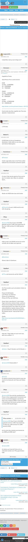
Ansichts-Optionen (23, 27)
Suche (21, 10)
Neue (6, 10)
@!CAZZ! (4, 376)
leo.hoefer (25, 492)
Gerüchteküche (23, 14)
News (16, 10)
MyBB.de (12, 540)
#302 (26, 70)
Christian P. (3, 499)
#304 (26, 137)
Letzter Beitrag (14, 484)
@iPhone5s (5, 207)
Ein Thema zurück (7, 459)
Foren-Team (13, 534)
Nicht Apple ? (16, 14)
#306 (26, 173)
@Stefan (4, 349)
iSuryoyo (5, 73)
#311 (26, 254)
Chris (26, 500)
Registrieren (14, 7)
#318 (26, 392)
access (2, 482)
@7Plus (4, 274)
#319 (26, 414)
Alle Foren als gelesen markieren (10, 529)
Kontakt (4, 534)
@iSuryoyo (5, 157)
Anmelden (5, 7)
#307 (26, 190)
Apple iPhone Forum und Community (6, 14)
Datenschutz (3, 522)
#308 (26, 204)
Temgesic (3, 490)
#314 (26, 330)
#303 (26, 123)
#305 (26, 154)
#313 (26, 284)
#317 (26, 373)
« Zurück (2, 19)
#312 (26, 271)
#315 (26, 346)
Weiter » (13, 19)
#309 (26, 219)
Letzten (11, 10)
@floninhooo (5, 257)
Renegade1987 (23, 484)
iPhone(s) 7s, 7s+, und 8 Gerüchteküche (11, 481)
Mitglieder (21, 534)
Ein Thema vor (17, 459)
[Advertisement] (14, 41)
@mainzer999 (5, 222)
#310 (26, 238)
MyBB (21, 540)
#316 (26, 359)
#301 (26, 56)
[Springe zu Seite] (16, 19)
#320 (26, 442)
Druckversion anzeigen (6, 505)
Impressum (24, 520)
